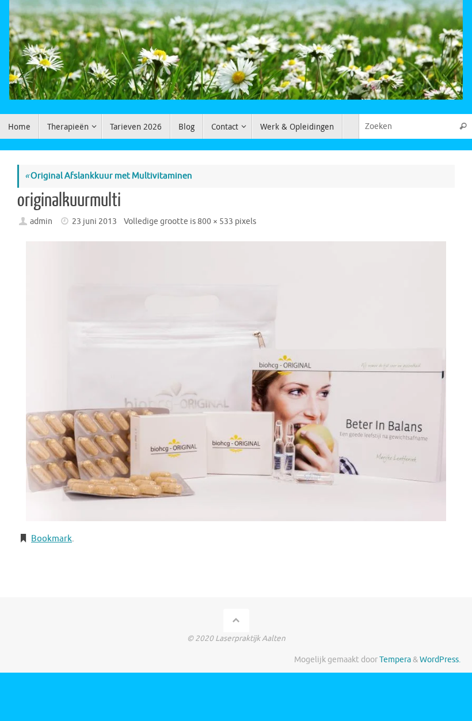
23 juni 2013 (94, 221)
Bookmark (51, 538)
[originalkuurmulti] (236, 381)
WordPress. (440, 660)
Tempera (395, 660)
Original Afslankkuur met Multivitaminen (108, 175)
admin (41, 221)
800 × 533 (215, 221)
